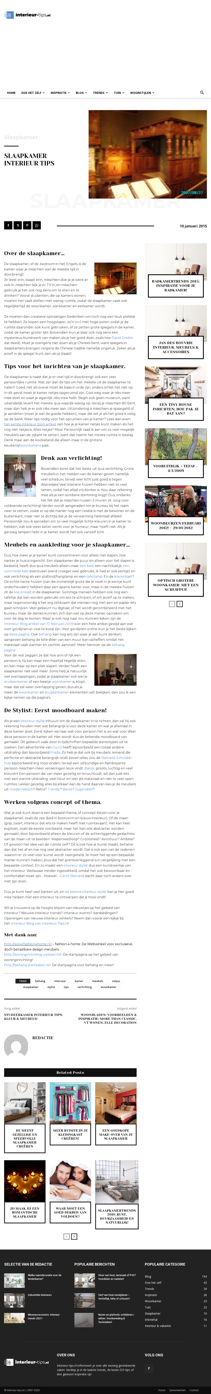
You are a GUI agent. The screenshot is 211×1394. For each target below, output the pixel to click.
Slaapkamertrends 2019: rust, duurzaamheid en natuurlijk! (117, 1216)
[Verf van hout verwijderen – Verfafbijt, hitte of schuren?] (84, 1300)
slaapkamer (31, 987)
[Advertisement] (131, 15)
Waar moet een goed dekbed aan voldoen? (70, 1212)
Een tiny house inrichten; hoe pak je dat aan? (176, 409)
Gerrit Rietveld (72, 876)
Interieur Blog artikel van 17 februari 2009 (39, 624)
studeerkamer (16, 682)
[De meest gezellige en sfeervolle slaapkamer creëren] (25, 1103)
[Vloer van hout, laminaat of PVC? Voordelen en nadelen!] (84, 1280)
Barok (89, 768)
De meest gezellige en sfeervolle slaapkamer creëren (25, 1138)
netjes (116, 981)
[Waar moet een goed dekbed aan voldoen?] (70, 1181)
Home (11, 93)
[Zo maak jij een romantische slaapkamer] (25, 1181)
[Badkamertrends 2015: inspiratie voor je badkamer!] (176, 261)
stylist (51, 987)
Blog (80, 93)
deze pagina (19, 634)
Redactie (42, 1038)
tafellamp (94, 576)
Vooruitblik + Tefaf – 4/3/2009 (175, 468)
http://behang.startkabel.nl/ (26, 965)
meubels (97, 981)
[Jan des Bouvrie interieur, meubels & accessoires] (176, 323)
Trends (98, 93)
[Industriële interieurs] (14, 1300)
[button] (202, 93)
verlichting (84, 987)
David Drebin (122, 338)
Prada (55, 752)
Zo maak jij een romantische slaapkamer (24, 1212)
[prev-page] (66, 1236)
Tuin (117, 93)
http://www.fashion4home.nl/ (28, 944)
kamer (79, 981)
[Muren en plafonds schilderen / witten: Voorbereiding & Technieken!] (84, 1320)
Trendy (54, 789)
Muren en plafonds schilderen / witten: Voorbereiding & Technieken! (116, 1318)
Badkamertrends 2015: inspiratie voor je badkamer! (176, 285)
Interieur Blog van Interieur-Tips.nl (39, 923)
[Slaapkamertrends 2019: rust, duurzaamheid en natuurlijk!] (117, 1182)
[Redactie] (16, 1046)
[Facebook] (8, 225)
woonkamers (30, 445)
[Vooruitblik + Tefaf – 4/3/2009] (176, 446)
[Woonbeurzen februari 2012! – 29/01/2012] (176, 504)
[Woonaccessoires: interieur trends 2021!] (14, 1318)
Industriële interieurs (40, 1295)
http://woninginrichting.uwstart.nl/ (32, 954)
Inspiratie (59, 93)
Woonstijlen (140, 93)
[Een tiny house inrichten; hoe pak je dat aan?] (176, 385)
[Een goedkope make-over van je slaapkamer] (116, 1103)
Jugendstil (84, 789)
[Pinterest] (27, 225)
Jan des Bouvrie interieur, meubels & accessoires (175, 347)
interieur (60, 981)
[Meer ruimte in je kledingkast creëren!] (70, 1103)
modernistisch (21, 789)
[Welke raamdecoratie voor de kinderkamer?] (14, 1280)
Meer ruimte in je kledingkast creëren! (70, 1134)
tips (66, 987)
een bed (87, 566)
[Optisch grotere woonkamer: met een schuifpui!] (176, 561)
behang (46, 634)
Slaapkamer (21, 137)
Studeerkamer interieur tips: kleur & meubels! (33, 1017)
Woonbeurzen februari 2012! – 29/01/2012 (176, 525)
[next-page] (74, 1236)
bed (78, 322)
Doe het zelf (31, 93)
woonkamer (62, 682)
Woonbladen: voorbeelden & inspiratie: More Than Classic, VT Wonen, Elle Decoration (107, 1019)
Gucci (57, 747)
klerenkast (123, 576)
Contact (194, 1390)
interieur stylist (33, 721)
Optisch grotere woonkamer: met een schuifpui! (176, 584)
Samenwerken (177, 1390)
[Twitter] (18, 225)
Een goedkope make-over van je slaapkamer (116, 1134)
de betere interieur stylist (86, 892)
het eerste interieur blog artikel (30, 424)
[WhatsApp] (37, 225)
